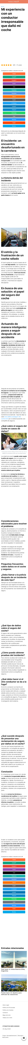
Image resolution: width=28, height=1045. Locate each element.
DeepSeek (14, 93)
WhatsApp (14, 113)
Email (14, 116)
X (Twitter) (14, 103)
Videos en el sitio (7, 1017)
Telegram (14, 109)
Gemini (14, 83)
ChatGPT (14, 77)
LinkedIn (14, 106)
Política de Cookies (8, 1010)
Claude (14, 73)
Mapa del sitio (7, 1015)
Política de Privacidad (9, 1007)
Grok (14, 86)
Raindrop (14, 119)
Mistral (14, 96)
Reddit (14, 122)
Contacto (5, 1012)
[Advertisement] (14, 48)
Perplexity (14, 90)
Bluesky (14, 126)
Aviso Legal (6, 1005)
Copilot (14, 99)
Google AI (14, 80)
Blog (2, 6)
